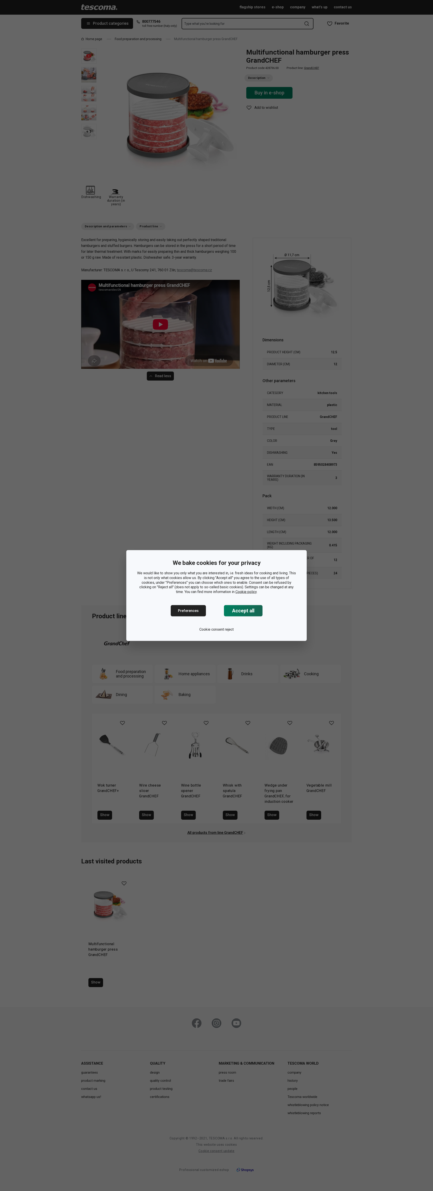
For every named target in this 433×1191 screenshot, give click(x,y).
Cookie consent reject (216, 629)
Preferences (188, 611)
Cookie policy (246, 592)
